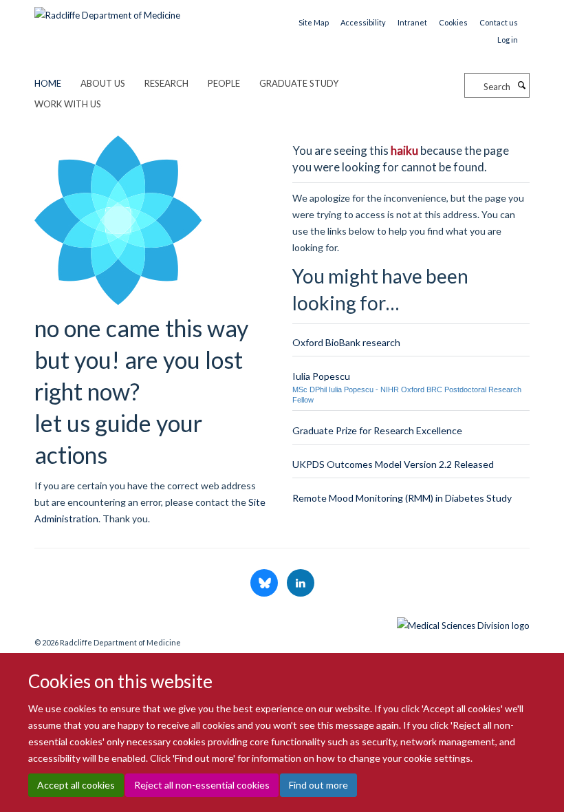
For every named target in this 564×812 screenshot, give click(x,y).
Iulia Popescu (321, 376)
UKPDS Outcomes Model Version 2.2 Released (393, 464)
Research (166, 83)
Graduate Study (298, 83)
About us (102, 83)
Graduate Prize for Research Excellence (377, 430)
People (224, 83)
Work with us (67, 103)
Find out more (318, 785)
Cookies (453, 22)
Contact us (498, 22)
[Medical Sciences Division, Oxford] (282, 622)
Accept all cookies (76, 785)
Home (47, 83)
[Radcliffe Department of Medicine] (107, 10)
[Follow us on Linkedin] (300, 583)
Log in (507, 39)
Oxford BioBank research (346, 342)
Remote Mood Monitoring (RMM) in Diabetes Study (402, 498)
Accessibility (363, 22)
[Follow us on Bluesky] (265, 583)
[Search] (521, 85)
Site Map (314, 22)
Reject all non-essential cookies (202, 785)
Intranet (412, 22)
